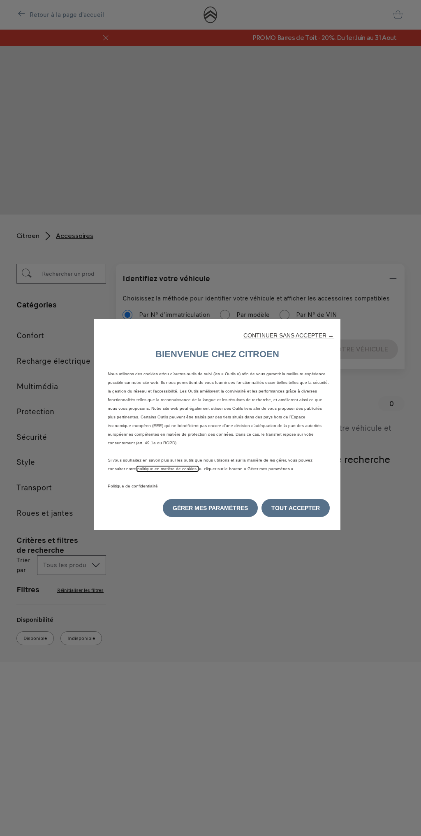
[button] (288, 335)
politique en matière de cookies (167, 468)
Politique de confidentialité (133, 486)
